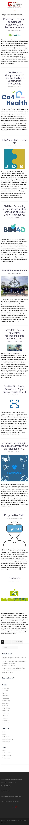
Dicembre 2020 (6, 720)
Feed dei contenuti (6, 753)
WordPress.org (5, 758)
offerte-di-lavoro (6, 736)
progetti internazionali (7, 739)
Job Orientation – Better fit (14, 141)
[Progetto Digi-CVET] (14, 533)
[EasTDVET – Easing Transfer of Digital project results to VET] (14, 403)
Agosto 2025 (5, 688)
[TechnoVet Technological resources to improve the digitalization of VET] (14, 468)
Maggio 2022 (5, 710)
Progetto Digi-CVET (14, 515)
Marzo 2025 (5, 693)
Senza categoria (6, 741)
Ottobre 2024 (5, 695)
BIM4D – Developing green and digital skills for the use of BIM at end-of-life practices (14, 210)
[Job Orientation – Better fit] (14, 158)
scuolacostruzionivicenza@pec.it (11, 801)
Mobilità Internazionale (14, 270)
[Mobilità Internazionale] (14, 286)
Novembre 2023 (6, 700)
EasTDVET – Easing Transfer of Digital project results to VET (14, 389)
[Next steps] (14, 597)
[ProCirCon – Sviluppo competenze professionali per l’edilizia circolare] (14, 35)
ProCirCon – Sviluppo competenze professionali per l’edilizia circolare (14, 23)
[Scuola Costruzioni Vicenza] (14, 4)
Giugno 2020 (5, 723)
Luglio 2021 (5, 715)
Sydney (23, 820)
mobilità (4, 734)
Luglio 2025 (5, 690)
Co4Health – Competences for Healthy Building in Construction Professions (14, 78)
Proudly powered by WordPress (9, 820)
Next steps (14, 578)
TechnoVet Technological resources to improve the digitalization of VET (14, 446)
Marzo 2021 (5, 718)
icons (3, 731)
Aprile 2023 (5, 705)
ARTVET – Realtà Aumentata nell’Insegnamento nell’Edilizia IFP (14, 334)
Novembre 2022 (6, 708)
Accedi (4, 750)
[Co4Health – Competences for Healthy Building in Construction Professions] (14, 98)
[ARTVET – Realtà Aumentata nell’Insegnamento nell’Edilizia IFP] (14, 347)
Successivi (19, 641)
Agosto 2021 (5, 713)
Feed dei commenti (7, 755)
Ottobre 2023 (5, 703)
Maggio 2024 (5, 698)
